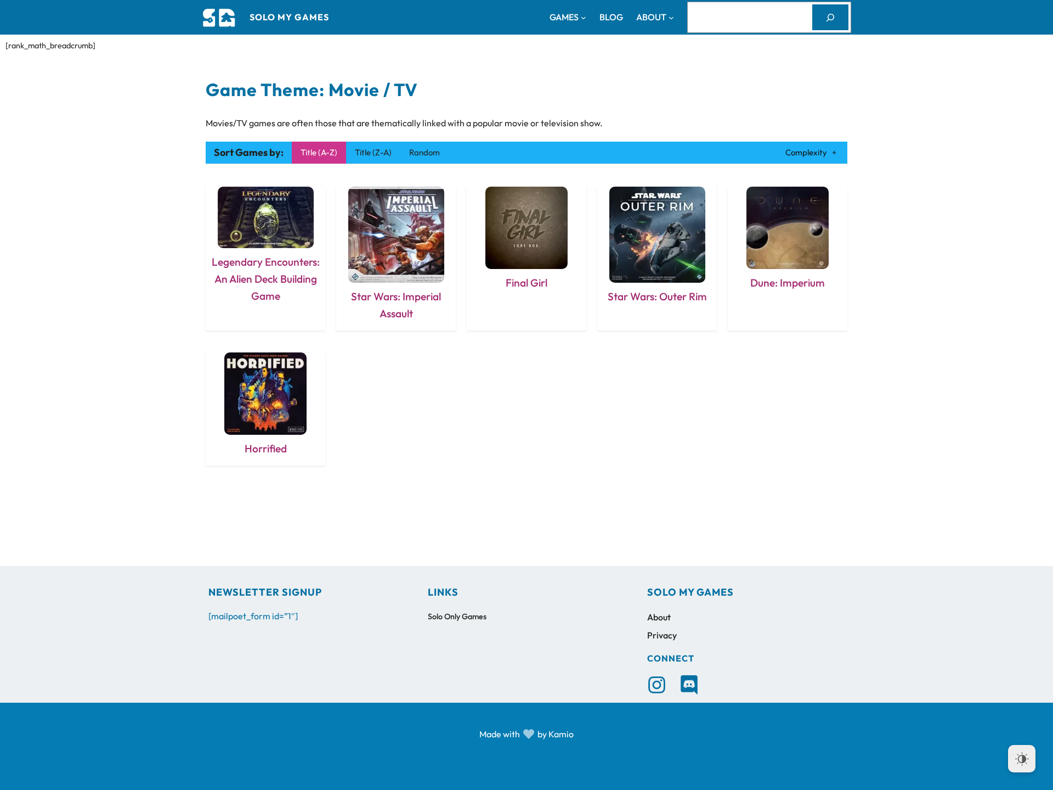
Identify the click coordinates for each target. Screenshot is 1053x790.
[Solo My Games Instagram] (656, 684)
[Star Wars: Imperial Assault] (396, 258)
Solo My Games (289, 17)
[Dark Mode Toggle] (1022, 759)
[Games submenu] (583, 17)
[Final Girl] (526, 258)
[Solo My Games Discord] (689, 684)
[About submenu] (671, 17)
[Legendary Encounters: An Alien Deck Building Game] (265, 258)
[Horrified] (265, 409)
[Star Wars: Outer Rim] (657, 258)
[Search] (830, 17)
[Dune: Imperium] (787, 258)
